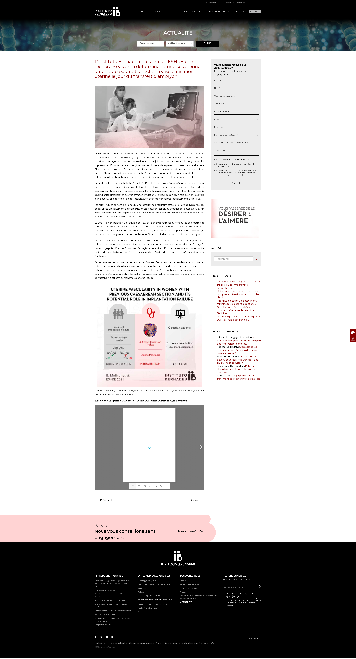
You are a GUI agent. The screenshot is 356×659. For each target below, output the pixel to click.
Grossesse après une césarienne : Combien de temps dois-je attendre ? (237, 350)
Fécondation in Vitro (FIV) (105, 590)
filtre (208, 43)
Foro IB (239, 11)
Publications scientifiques (147, 608)
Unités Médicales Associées (186, 11)
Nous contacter (191, 531)
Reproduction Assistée (150, 11)
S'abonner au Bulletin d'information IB (233, 159)
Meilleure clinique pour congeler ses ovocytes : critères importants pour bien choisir (239, 294)
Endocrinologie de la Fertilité (148, 596)
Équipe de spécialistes (188, 588)
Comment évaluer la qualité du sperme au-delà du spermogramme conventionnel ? (239, 284)
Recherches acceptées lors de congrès (152, 604)
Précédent (106, 500)
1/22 (132, 486)
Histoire (183, 581)
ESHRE (155, 153)
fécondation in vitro (163, 191)
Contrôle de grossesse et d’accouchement (153, 584)
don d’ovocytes (192, 234)
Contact (255, 11)
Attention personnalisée (189, 584)
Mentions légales (119, 643)
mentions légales (234, 164)
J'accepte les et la (236, 165)
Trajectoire (184, 592)
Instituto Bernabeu (107, 11)
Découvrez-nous (219, 11)
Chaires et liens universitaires (148, 612)
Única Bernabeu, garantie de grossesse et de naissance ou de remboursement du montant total (113, 583)
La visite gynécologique (146, 581)
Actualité (186, 602)
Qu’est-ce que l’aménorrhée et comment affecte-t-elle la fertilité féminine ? (235, 310)
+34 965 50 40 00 (215, 2)
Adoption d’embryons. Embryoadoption (111, 600)
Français (228, 2)
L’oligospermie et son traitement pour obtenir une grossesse (239, 369)
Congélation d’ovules (103, 625)
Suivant (194, 500)
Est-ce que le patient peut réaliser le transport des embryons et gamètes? (239, 340)
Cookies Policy (102, 643)
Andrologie (141, 588)
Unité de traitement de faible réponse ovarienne (113, 611)
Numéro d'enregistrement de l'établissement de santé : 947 (185, 643)
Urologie (140, 592)
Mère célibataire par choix (105, 614)
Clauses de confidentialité (141, 643)
